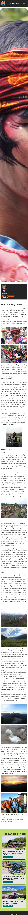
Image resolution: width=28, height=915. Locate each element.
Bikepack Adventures (14, 3)
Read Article (8, 857)
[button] (24, 3)
